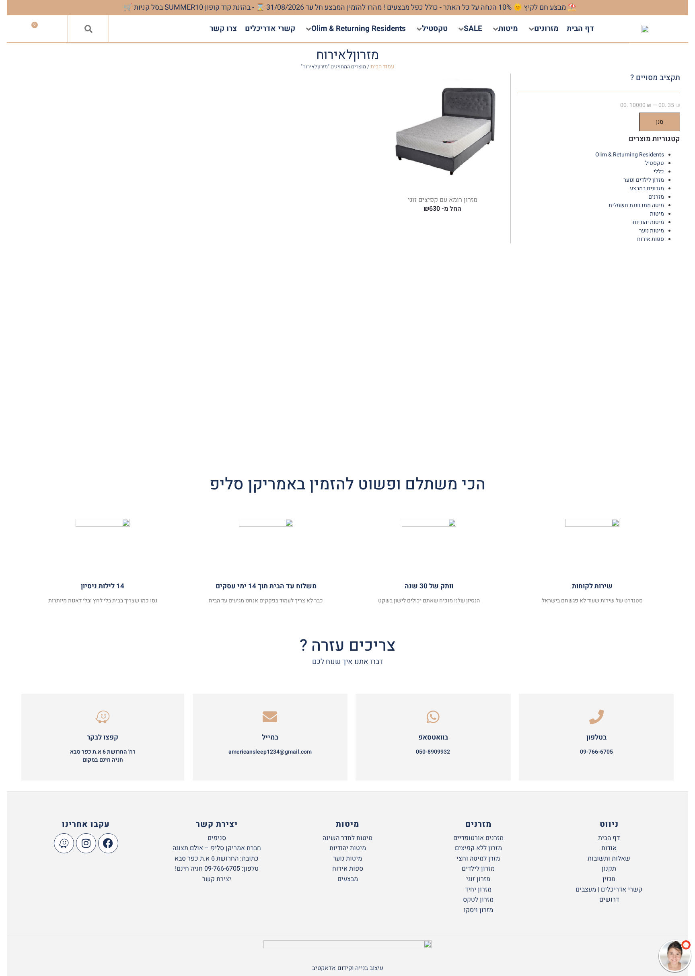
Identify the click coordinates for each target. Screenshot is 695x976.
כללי (659, 171)
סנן (660, 121)
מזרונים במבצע (647, 188)
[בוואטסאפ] (433, 717)
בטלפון (596, 737)
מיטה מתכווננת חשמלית (636, 205)
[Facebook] (108, 843)
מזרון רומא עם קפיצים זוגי (442, 200)
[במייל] (270, 717)
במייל (270, 737)
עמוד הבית (382, 66)
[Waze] (64, 843)
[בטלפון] (596, 717)
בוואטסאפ (433, 737)
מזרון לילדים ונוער (643, 180)
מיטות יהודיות (648, 222)
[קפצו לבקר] (102, 717)
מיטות (657, 214)
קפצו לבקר (102, 737)
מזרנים (656, 197)
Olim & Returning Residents (629, 154)
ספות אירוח (650, 239)
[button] (88, 29)
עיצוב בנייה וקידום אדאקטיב (347, 968)
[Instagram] (86, 843)
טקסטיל (654, 163)
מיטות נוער (651, 230)
